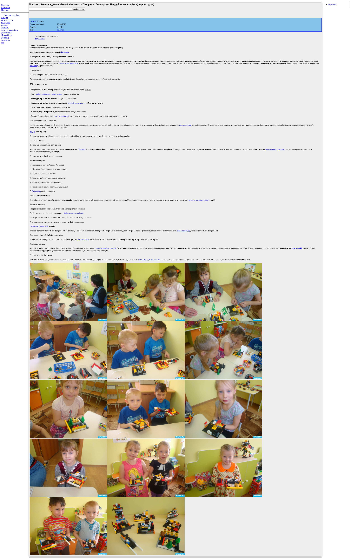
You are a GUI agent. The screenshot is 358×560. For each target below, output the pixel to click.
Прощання (36, 191)
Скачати (33, 21)
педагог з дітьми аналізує (150, 259)
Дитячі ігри (6, 35)
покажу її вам (83, 239)
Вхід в (32, 132)
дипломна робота (9, 30)
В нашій (82, 149)
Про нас (5, 10)
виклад (4, 25)
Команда (5, 5)
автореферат (7, 20)
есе (2, 43)
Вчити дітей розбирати (68, 63)
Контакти (5, 7)
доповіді (5, 38)
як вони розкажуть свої (198, 200)
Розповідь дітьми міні (39, 226)
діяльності (65, 52)
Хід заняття (39, 38)
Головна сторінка (11, 15)
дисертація (6, 32)
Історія (4, 17)
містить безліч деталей (274, 149)
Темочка (60, 30)
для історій (297, 248)
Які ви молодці (183, 231)
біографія (5, 22)
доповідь (5, 40)
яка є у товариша (62, 116)
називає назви (185, 125)
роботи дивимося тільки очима (49, 94)
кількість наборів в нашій (105, 248)
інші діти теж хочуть (76, 103)
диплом (5, 27)
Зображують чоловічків (73, 213)
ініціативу (34, 66)
